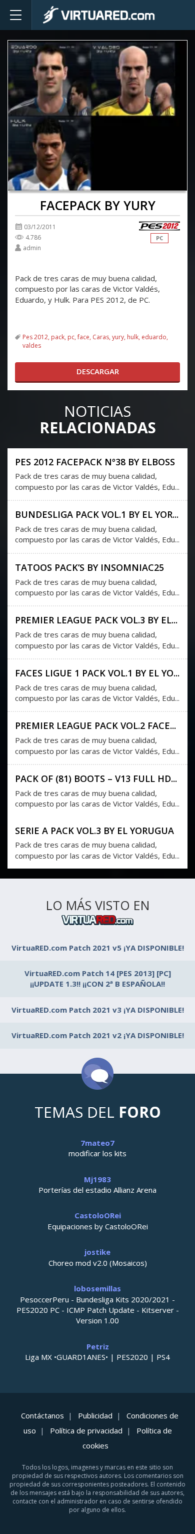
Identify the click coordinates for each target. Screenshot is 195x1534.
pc (71, 337)
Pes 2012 (35, 337)
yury (118, 337)
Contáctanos (42, 1415)
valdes (31, 345)
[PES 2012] (159, 226)
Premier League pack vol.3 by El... (96, 620)
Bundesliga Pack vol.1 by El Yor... (96, 514)
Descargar (97, 371)
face (84, 337)
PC (159, 238)
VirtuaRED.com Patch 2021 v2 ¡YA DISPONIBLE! (98, 1035)
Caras (100, 337)
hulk (132, 337)
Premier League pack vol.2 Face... (95, 725)
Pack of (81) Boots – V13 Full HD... (96, 779)
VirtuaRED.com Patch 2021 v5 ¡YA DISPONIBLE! (98, 948)
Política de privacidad (86, 1430)
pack (57, 337)
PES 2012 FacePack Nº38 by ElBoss (95, 462)
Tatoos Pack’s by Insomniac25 (89, 567)
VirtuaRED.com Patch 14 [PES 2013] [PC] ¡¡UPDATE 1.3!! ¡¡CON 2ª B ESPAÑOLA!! (97, 978)
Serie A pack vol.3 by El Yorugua (94, 831)
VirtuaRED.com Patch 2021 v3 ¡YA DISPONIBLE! (98, 1010)
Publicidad (95, 1415)
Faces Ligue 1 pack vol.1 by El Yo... (97, 673)
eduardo (154, 337)
